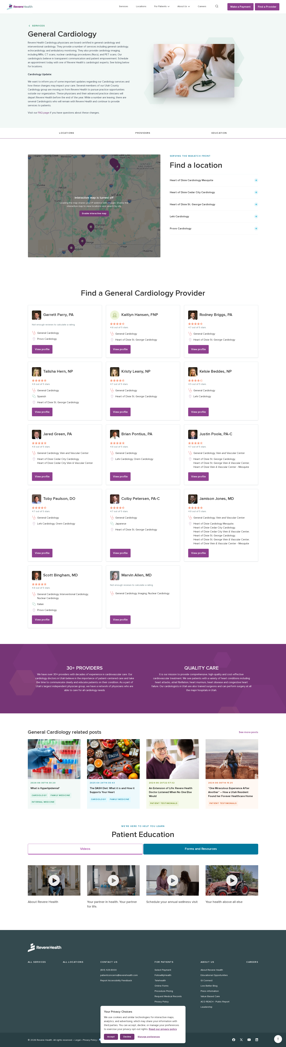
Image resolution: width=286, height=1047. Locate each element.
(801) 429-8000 (108, 970)
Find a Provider (267, 6)
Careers (202, 6)
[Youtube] (249, 1039)
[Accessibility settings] (278, 1039)
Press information (210, 991)
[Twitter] (241, 1039)
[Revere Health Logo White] (143, 947)
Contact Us (109, 962)
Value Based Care (210, 996)
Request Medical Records (168, 996)
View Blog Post (53, 780)
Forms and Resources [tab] (201, 849)
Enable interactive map (94, 213)
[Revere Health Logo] (20, 6)
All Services (37, 962)
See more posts (248, 732)
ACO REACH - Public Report (215, 1001)
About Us (207, 962)
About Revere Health (212, 970)
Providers (142, 133)
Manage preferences (149, 1036)
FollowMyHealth (163, 975)
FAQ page (43, 112)
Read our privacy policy (163, 1029)
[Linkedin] (256, 1039)
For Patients (164, 962)
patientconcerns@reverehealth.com (119, 975)
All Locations (73, 962)
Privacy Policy (162, 1001)
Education (219, 133)
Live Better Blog (209, 985)
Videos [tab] (85, 849)
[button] (214, 180)
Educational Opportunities (214, 975)
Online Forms (161, 985)
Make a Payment (240, 6)
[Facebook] (233, 1039)
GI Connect (207, 980)
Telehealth (160, 980)
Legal (78, 1040)
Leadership (206, 1007)
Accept (111, 1036)
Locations (141, 6)
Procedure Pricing (164, 991)
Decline (127, 1036)
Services (123, 6)
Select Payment (163, 970)
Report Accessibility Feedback (116, 980)
